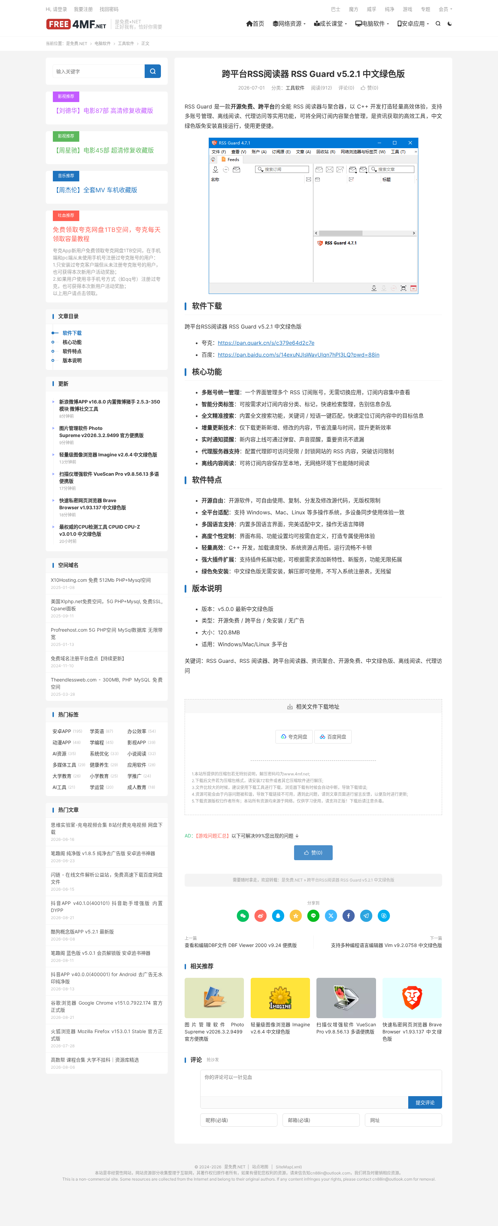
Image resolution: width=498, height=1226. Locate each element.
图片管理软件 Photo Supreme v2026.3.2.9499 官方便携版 (214, 1032)
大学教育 (67, 776)
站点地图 (260, 1166)
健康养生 (104, 765)
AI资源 (64, 753)
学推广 (139, 776)
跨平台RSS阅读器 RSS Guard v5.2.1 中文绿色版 (313, 74)
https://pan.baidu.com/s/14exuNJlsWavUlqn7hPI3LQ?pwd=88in (298, 354)
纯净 (389, 9)
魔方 (353, 9)
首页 (258, 23)
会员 (443, 9)
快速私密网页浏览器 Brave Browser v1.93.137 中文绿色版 (412, 1032)
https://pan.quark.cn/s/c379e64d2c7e (266, 342)
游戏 (407, 9)
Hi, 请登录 (56, 9)
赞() (369, 88)
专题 (425, 9)
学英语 (101, 731)
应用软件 (141, 765)
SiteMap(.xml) (289, 1166)
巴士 (335, 9)
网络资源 (290, 23)
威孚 (371, 9)
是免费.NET (76, 24)
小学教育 (104, 776)
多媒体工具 (69, 765)
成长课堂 (331, 23)
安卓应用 (413, 23)
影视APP (141, 742)
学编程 (101, 742)
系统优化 (104, 753)
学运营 (101, 787)
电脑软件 (373, 23)
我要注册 (83, 9)
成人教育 (141, 787)
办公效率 (141, 731)
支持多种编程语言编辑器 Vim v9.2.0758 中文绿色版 (386, 945)
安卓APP (67, 731)
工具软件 (126, 43)
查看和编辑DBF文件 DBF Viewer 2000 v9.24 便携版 (241, 945)
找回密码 (109, 9)
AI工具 (64, 787)
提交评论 (425, 1102)
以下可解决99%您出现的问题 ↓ (265, 835)
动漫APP (67, 742)
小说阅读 (141, 753)
